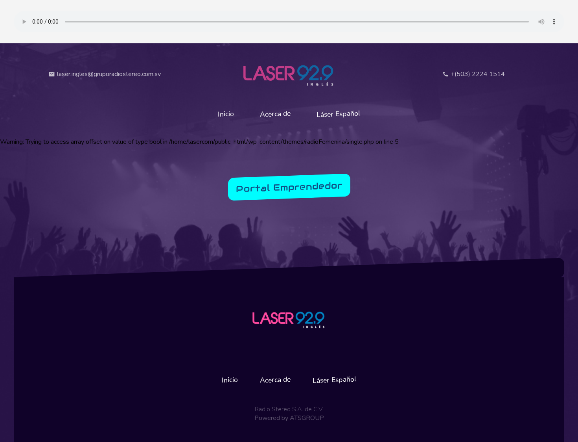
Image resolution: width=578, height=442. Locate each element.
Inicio (226, 114)
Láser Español (339, 113)
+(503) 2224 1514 (478, 74)
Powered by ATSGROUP (289, 418)
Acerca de (275, 114)
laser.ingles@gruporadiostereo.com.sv (109, 74)
